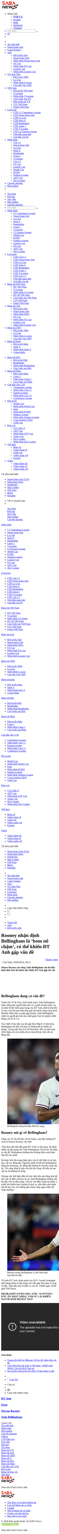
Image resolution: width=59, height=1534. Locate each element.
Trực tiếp (11, 199)
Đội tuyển (12, 401)
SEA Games (19, 180)
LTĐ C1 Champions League (27, 112)
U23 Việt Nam (20, 104)
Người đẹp (12, 484)
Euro (15, 409)
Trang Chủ (6, 1423)
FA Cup (17, 63)
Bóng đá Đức (13, 357)
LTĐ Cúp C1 (19, 257)
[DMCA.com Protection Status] (10, 1525)
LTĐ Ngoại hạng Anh (23, 115)
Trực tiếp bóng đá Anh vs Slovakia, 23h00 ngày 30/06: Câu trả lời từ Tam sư (30, 1367)
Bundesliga (18, 153)
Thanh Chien (51, 959)
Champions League (22, 387)
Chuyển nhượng (15, 183)
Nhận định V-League (23, 96)
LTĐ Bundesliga (21, 123)
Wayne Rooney (10, 1411)
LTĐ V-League (20, 129)
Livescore (12, 109)
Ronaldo (11, 495)
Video (10, 461)
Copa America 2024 (23, 420)
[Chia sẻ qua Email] (8, 1390)
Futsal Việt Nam (21, 107)
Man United (13, 487)
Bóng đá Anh (13, 306)
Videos (4, 1436)
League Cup (19, 69)
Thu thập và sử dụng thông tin (21, 1502)
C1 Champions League (24, 213)
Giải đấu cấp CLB (16, 384)
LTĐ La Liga (19, 118)
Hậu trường (12, 186)
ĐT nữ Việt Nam (21, 295)
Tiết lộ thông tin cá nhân (18, 1510)
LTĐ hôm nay (8, 1439)
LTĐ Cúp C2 (19, 276)
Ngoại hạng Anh (15, 47)
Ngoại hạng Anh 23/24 (18, 479)
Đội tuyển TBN (20, 77)
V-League (18, 93)
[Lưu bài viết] (8, 911)
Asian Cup (18, 436)
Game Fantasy (14, 50)
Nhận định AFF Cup (23, 433)
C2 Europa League (22, 232)
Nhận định (12, 139)
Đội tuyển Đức (20, 360)
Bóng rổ (17, 447)
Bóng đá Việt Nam (16, 284)
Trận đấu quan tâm (22, 134)
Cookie (10, 1508)
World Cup (18, 169)
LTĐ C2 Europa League (25, 131)
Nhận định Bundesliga (24, 365)
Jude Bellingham (11, 1417)
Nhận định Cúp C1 (22, 390)
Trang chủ (12, 922)
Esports (16, 458)
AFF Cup (18, 178)
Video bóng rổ (20, 450)
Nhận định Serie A (22, 349)
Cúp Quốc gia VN (22, 99)
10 (8, 34)
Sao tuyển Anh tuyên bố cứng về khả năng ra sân (30, 1371)
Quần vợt (17, 452)
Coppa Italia (19, 352)
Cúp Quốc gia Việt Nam (25, 297)
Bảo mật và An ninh (16, 1516)
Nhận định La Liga (22, 82)
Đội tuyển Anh (20, 55)
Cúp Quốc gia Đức (22, 368)
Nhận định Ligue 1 (22, 379)
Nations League (20, 175)
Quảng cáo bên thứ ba (17, 1513)
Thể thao (11, 444)
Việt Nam (11, 88)
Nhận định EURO (22, 412)
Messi (10, 493)
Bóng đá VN (7, 1450)
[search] (37, 31)
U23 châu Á (19, 428)
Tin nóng (11, 194)
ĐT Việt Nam (19, 287)
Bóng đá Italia (14, 341)
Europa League (20, 392)
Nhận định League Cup (24, 71)
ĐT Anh (6, 1398)
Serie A (16, 150)
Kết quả (11, 196)
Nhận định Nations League (26, 417)
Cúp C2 (17, 161)
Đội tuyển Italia (20, 344)
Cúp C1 (17, 142)
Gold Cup (18, 422)
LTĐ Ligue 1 (19, 126)
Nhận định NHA (21, 314)
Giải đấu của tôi (20, 137)
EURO (16, 172)
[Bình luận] (8, 914)
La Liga (17, 80)
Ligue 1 (17, 156)
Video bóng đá (20, 463)
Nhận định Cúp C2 (22, 395)
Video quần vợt (20, 455)
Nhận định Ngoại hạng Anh (26, 60)
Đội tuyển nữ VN (21, 101)
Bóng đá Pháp (14, 371)
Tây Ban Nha (13, 74)
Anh (9, 52)
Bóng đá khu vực (9, 1472)
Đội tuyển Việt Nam (23, 90)
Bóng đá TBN (14, 327)
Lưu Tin (13, 1379)
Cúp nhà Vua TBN (22, 85)
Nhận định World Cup (24, 406)
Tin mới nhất (13, 44)
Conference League (22, 398)
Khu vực (11, 425)
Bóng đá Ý (6, 1458)
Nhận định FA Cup (22, 66)
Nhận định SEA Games (24, 441)
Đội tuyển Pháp (20, 373)
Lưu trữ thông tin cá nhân (19, 1505)
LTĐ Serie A (19, 120)
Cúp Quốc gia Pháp (22, 382)
